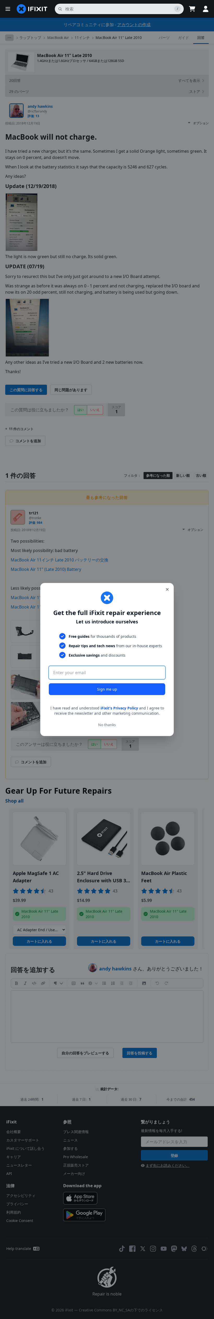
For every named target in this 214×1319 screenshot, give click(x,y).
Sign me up (107, 689)
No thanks (107, 724)
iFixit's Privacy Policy (119, 708)
